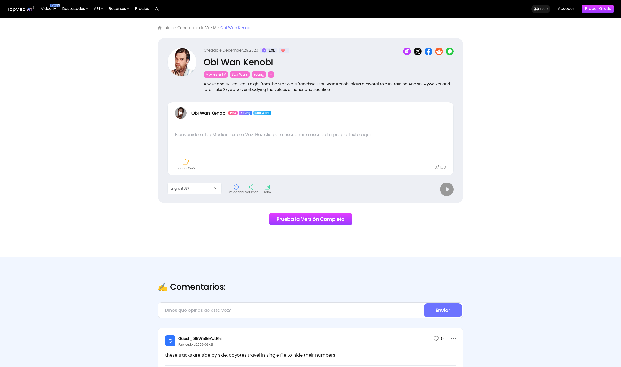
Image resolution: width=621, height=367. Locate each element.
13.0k (271, 50)
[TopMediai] (21, 9)
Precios (142, 8)
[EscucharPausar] (447, 189)
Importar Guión (186, 168)
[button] (453, 339)
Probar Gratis (598, 8)
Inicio (168, 28)
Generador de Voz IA (197, 28)
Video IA (48, 8)
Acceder (566, 8)
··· (271, 74)
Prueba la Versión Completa (311, 219)
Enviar (443, 310)
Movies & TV (216, 74)
